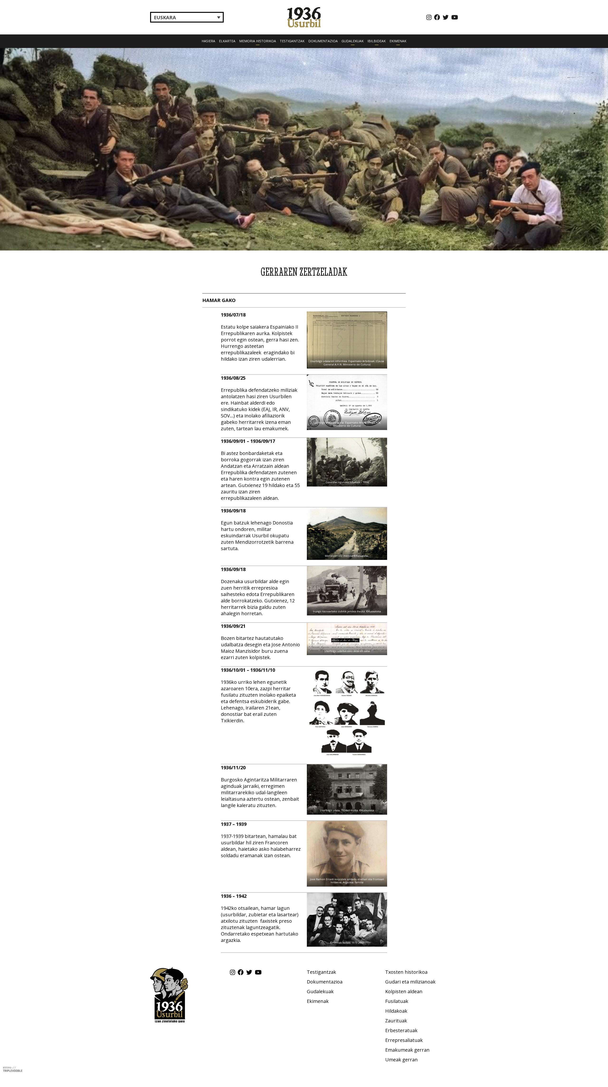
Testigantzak (292, 41)
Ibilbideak (376, 41)
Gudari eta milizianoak (410, 981)
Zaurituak (396, 1020)
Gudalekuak (353, 41)
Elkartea (227, 41)
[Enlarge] (381, 317)
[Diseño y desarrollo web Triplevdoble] (12, 1068)
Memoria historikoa (257, 41)
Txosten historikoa (406, 972)
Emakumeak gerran (407, 1050)
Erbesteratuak (401, 1030)
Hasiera (208, 41)
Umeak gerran (401, 1059)
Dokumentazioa (323, 41)
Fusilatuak (396, 1001)
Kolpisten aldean (404, 991)
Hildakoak (396, 1011)
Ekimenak (398, 41)
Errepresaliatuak (404, 1040)
